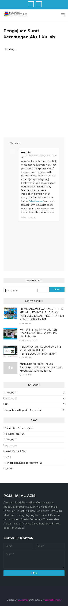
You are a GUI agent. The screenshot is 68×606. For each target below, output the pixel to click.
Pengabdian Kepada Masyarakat (35, 410)
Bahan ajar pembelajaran (19, 428)
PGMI (8, 457)
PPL (35, 404)
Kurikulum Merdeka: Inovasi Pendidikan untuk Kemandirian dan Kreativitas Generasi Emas (41, 367)
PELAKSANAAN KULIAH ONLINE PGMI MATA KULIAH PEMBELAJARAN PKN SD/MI (40, 350)
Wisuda (9, 468)
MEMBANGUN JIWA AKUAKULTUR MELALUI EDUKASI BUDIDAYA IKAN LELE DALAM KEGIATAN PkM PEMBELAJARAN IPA (42, 314)
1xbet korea (36, 201)
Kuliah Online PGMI (15, 451)
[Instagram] (31, 4)
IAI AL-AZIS (35, 398)
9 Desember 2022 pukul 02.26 (41, 155)
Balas (23, 217)
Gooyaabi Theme (53, 599)
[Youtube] (39, 4)
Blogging (23, 599)
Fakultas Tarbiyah (14, 433)
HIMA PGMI (35, 392)
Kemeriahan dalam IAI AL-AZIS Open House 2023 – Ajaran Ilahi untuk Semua (39, 333)
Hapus (32, 217)
